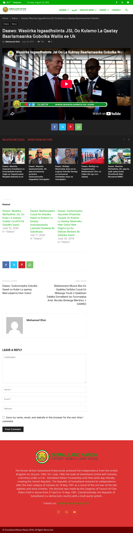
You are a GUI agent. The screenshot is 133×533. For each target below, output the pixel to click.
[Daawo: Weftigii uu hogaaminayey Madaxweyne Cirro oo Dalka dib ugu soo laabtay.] (93, 156)
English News (87, 10)
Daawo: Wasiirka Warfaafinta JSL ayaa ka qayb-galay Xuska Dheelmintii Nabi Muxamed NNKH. (118, 171)
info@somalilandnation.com (73, 503)
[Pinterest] (70, 126)
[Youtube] (128, 2)
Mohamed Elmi (13, 41)
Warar (62, 10)
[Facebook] (116, 2)
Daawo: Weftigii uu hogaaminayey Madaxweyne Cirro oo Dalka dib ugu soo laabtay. (91, 171)
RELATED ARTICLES (13, 139)
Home (5, 18)
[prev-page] (123, 139)
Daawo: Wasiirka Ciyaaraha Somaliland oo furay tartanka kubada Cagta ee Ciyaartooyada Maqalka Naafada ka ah (13, 171)
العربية (74, 10)
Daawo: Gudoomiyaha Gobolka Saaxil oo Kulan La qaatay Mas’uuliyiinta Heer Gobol (19, 289)
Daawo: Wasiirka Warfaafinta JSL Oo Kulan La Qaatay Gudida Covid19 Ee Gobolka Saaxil (13, 217)
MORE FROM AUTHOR (40, 139)
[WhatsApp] (78, 126)
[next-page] (129, 139)
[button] (126, 10)
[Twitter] (122, 2)
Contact (116, 10)
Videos (102, 10)
